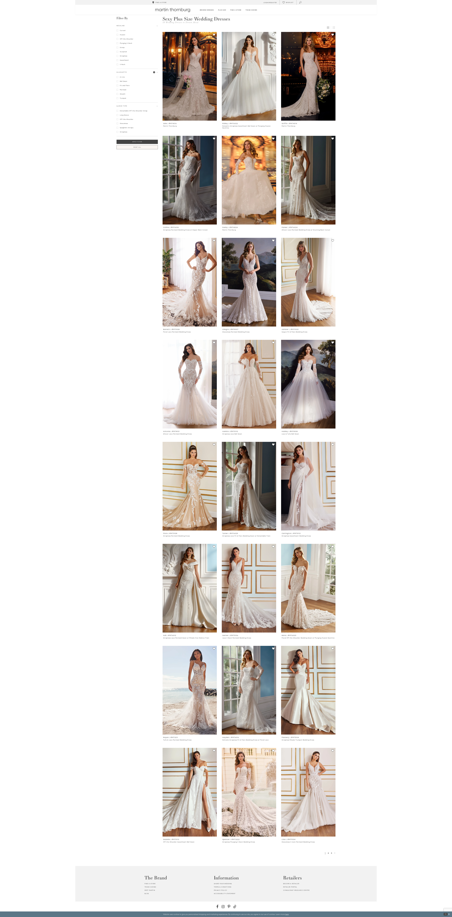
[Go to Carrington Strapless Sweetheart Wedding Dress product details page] (308, 486)
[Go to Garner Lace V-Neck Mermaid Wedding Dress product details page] (249, 588)
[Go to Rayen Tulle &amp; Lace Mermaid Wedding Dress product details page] (190, 690)
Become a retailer (291, 883)
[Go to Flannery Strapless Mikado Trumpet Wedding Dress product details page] (308, 690)
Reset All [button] (137, 147)
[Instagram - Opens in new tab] (223, 906)
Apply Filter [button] (137, 142)
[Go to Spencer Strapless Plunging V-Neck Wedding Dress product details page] (249, 792)
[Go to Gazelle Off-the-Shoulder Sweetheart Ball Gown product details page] (190, 792)
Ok (446, 914)
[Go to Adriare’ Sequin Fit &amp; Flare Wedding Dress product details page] (308, 282)
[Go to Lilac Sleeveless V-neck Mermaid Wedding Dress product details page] (308, 792)
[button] (154, 72)
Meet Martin (150, 890)
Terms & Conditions (222, 887)
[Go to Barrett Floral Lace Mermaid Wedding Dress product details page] (190, 282)
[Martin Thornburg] (172, 10)
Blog (147, 893)
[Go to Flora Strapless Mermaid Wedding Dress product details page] (190, 486)
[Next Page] (334, 853)
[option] (189, 80)
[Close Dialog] (449, 914)
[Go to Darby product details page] (249, 180)
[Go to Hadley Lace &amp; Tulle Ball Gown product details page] (308, 384)
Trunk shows (150, 887)
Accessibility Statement (225, 893)
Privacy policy (220, 890)
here (287, 914)
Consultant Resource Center (296, 890)
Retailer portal (290, 887)
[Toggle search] (300, 2)
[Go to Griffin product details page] (308, 76)
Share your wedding (223, 883)
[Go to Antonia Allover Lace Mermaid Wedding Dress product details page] (190, 384)
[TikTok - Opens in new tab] (234, 906)
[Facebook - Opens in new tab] (217, 906)
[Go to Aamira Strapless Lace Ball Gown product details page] (249, 384)
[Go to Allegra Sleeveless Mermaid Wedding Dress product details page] (249, 282)
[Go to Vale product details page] (190, 76)
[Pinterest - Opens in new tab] (229, 906)
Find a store (150, 883)
